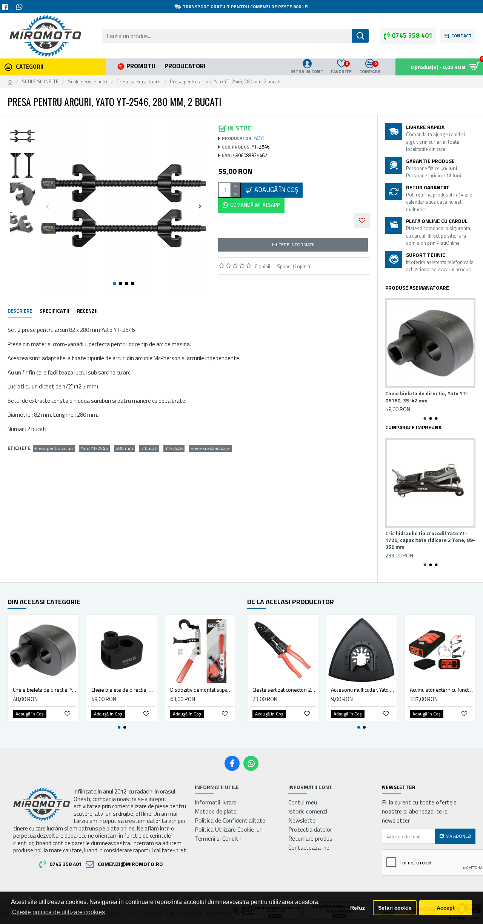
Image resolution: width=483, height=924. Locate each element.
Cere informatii (296, 244)
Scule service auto (87, 81)
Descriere (20, 311)
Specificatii (54, 311)
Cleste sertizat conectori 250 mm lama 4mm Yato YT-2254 (284, 689)
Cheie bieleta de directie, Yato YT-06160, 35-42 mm (426, 397)
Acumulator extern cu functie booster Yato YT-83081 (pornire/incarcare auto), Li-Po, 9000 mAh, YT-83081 (441, 689)
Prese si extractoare (138, 81)
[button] (47, 206)
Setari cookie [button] (395, 908)
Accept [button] (446, 908)
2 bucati (149, 448)
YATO (259, 138)
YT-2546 (174, 448)
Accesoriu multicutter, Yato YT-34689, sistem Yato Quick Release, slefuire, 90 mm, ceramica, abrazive (362, 689)
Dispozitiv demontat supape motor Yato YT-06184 (202, 689)
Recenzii (87, 311)
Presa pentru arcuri (54, 448)
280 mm (124, 448)
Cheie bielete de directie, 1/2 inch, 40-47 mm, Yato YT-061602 (123, 689)
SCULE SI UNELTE (40, 81)
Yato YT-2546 (94, 448)
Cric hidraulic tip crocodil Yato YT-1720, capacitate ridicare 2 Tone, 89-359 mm (430, 540)
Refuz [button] (357, 908)
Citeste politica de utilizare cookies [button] (58, 912)
